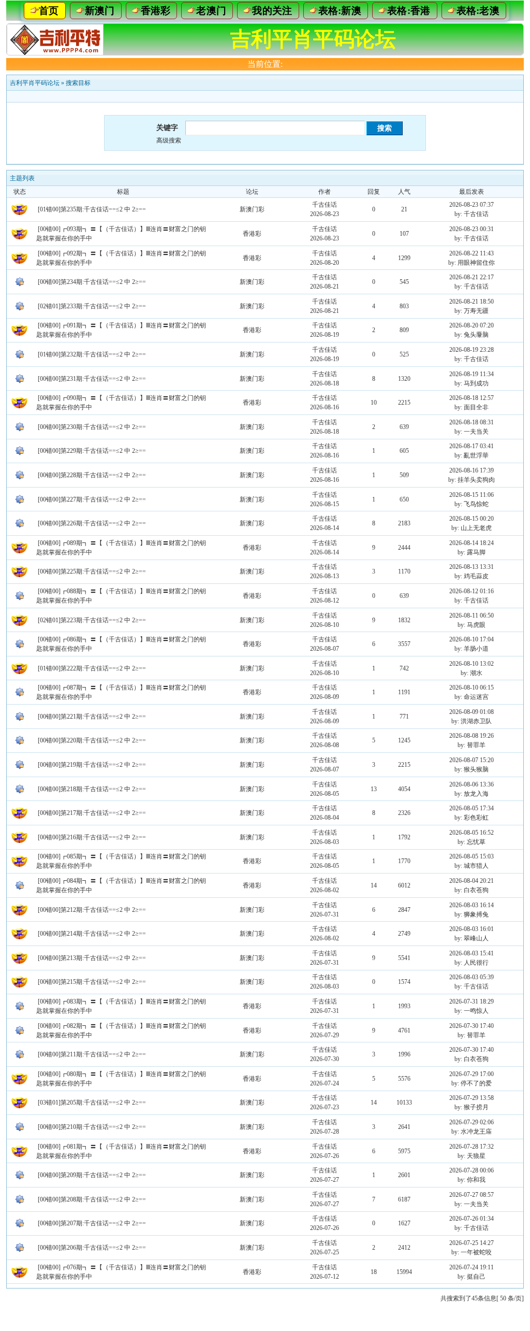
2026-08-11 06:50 (471, 615)
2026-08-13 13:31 (471, 566)
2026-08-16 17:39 (471, 470)
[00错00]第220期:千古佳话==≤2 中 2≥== (92, 740)
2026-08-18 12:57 (471, 398)
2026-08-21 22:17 (471, 277)
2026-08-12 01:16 (471, 591)
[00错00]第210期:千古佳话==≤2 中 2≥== (92, 1126)
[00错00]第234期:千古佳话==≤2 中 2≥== (92, 281)
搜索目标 (78, 83)
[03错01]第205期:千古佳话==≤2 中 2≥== (92, 1102)
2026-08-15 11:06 (471, 494)
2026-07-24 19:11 (471, 1267)
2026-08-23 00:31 (471, 229)
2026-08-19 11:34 (471, 374)
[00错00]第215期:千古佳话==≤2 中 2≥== (92, 981)
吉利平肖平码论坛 (35, 83)
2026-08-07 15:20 (471, 760)
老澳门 (211, 10)
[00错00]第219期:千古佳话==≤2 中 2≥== (92, 764)
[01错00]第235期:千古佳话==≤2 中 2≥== (92, 209)
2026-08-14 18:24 (471, 543)
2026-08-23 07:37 (471, 204)
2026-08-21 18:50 (471, 301)
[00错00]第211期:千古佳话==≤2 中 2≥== (92, 1054)
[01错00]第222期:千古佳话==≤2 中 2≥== (92, 668)
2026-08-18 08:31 (471, 422)
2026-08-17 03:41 (471, 446)
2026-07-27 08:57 (471, 1194)
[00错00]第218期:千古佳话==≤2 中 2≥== (92, 789)
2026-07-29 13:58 (471, 1097)
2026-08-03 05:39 (471, 977)
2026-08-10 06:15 (471, 687)
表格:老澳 (478, 10)
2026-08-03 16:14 (471, 905)
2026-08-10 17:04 (471, 639)
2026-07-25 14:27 (471, 1243)
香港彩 (156, 10)
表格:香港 (409, 10)
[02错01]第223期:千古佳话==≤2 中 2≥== (92, 620)
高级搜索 (168, 140)
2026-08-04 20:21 (471, 880)
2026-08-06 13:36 (471, 784)
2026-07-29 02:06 (471, 1122)
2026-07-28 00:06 (471, 1170)
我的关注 (272, 10)
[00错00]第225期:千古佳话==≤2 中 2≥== (92, 571)
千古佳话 (324, 204)
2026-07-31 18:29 (471, 1001)
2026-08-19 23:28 (471, 349)
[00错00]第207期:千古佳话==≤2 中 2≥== (92, 1223)
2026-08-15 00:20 (471, 518)
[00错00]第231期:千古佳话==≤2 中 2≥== (92, 378)
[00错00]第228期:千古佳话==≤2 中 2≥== (92, 475)
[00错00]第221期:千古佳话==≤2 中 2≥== (92, 716)
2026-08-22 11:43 (471, 253)
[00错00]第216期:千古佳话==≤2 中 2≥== (92, 837)
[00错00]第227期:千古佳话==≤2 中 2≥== (92, 499)
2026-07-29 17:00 (471, 1074)
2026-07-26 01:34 (471, 1218)
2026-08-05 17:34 (471, 808)
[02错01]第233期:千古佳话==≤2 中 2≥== (92, 306)
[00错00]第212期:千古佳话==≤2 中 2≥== (92, 909)
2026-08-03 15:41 (471, 953)
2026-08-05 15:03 (471, 856)
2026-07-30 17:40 (471, 1025)
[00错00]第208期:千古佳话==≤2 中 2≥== (92, 1199)
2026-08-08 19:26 (471, 735)
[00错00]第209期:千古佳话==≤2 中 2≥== (92, 1175)
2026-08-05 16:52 (471, 832)
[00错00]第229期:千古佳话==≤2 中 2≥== (92, 450)
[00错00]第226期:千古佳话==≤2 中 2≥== (92, 523)
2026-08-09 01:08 (471, 711)
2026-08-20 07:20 (471, 325)
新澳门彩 (252, 209)
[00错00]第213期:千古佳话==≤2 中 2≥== (92, 958)
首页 (49, 10)
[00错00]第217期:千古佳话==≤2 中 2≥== (92, 813)
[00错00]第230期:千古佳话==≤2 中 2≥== (92, 427)
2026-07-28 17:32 (471, 1146)
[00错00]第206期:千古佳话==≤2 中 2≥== (92, 1247)
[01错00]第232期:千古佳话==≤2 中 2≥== (92, 354)
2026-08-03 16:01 (471, 929)
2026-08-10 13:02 (471, 663)
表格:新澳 (340, 10)
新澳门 (100, 10)
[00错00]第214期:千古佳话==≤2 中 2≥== (92, 933)
